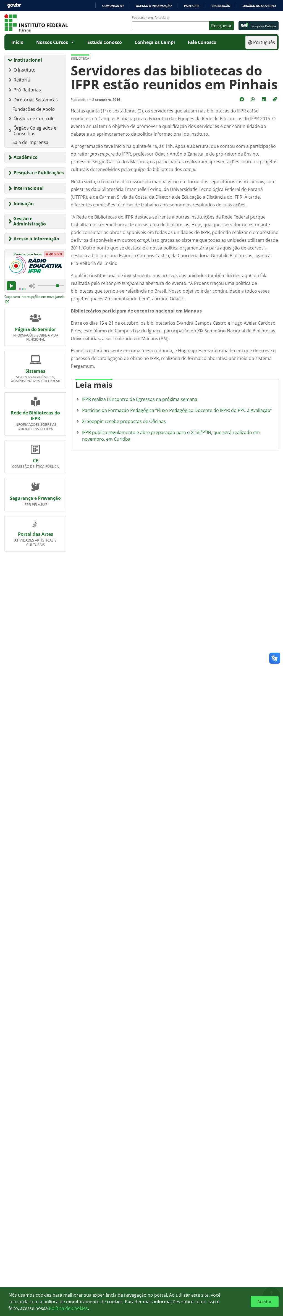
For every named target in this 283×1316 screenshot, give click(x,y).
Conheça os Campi (155, 42)
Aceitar (264, 1302)
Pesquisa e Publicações (39, 173)
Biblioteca (80, 58)
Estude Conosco (104, 42)
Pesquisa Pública (263, 26)
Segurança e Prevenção (35, 498)
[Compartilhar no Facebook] (242, 99)
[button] (275, 99)
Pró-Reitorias (27, 90)
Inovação (24, 204)
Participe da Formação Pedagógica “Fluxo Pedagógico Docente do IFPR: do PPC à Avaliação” (177, 410)
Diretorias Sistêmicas (36, 100)
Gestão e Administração (29, 221)
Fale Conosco (202, 42)
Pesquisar (221, 26)
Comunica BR (113, 6)
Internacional (29, 188)
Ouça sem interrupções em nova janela (34, 296)
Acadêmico (26, 157)
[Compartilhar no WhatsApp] (253, 99)
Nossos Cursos (52, 42)
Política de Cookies (68, 1308)
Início (17, 42)
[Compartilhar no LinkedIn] (264, 99)
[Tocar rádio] (11, 285)
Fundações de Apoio (33, 109)
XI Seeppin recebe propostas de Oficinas (124, 421)
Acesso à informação (154, 6)
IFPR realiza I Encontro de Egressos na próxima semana (139, 399)
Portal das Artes (35, 534)
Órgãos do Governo (259, 6)
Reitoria (22, 80)
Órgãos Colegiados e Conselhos (35, 130)
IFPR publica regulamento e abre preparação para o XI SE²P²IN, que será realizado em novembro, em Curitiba (171, 435)
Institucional (28, 60)
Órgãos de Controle (34, 118)
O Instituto (25, 70)
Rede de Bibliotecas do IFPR (35, 415)
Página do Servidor (35, 329)
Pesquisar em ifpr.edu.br (151, 17)
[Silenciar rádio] (32, 286)
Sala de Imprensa (30, 142)
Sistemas (35, 371)
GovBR (14, 5)
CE (35, 461)
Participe (191, 6)
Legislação (221, 6)
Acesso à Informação (36, 239)
